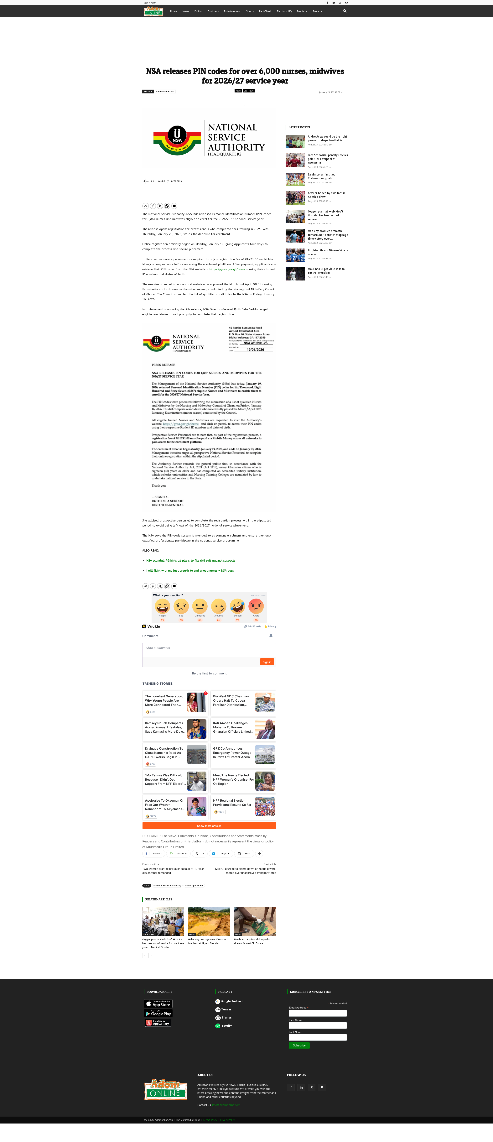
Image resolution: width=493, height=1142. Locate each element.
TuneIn (226, 1009)
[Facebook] (327, 2)
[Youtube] (346, 2)
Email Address (299, 1007)
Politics (199, 11)
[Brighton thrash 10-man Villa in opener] (295, 255)
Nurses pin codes (194, 885)
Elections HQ (284, 11)
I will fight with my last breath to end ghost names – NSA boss (190, 570)
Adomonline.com (165, 91)
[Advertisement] (245, 41)
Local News (248, 90)
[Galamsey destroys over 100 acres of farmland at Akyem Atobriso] (209, 921)
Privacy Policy (227, 1120)
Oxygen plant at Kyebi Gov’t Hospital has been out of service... (325, 215)
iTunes (226, 1017)
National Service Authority (167, 885)
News (186, 11)
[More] (259, 853)
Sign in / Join (150, 2)
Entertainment (232, 11)
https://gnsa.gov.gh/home (227, 269)
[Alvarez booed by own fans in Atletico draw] (295, 198)
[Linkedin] (334, 2)
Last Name (295, 1032)
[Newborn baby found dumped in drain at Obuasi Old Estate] (255, 921)
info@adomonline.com (226, 1105)
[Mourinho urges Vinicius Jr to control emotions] (295, 273)
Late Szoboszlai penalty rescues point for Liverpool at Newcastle (328, 159)
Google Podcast (232, 1001)
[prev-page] (144, 955)
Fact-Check (265, 11)
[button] (344, 11)
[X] (340, 2)
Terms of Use (210, 1120)
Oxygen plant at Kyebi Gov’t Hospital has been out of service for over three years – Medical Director (163, 943)
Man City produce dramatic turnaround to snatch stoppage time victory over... (328, 234)
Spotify (226, 1025)
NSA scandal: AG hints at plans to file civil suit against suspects (191, 560)
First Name (295, 1020)
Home (173, 11)
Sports (250, 11)
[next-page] (150, 955)
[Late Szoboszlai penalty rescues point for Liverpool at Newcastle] (295, 160)
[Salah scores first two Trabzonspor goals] (295, 179)
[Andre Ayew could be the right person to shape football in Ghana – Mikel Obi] (295, 141)
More (316, 11)
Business (213, 11)
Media (300, 11)
